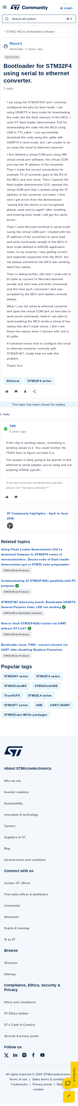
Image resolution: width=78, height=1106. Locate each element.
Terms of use (18, 1079)
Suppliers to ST (15, 837)
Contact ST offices (17, 883)
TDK (13, 426)
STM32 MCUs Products (16, 570)
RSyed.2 (16, 43)
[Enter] (7, 19)
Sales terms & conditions (49, 1079)
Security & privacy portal (21, 1036)
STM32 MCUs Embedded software (30, 31)
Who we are (12, 780)
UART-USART (60, 705)
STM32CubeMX (15, 686)
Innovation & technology (21, 814)
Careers (9, 826)
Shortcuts (10, 962)
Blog (7, 848)
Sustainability (13, 803)
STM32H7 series (16, 676)
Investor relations (16, 792)
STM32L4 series (40, 695)
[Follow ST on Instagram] (24, 1055)
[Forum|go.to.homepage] (29, 8)
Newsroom (11, 916)
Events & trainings (17, 928)
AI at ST (10, 939)
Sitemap (10, 974)
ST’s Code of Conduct (19, 1024)
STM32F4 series (39, 381)
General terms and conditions (25, 859)
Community (12, 905)
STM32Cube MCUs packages (25, 714)
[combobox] (39, 19)
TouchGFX (12, 695)
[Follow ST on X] (6, 1056)
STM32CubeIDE (46, 686)
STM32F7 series (16, 705)
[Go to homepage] (13, 756)
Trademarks (19, 1084)
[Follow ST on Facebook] (33, 1055)
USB (39, 705)
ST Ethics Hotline (16, 1013)
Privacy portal (42, 1084)
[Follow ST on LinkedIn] (15, 1055)
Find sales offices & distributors (26, 894)
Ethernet (13, 381)
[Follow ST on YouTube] (42, 1055)
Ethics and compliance (20, 1002)
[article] (39, 462)
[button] (4, 8)
